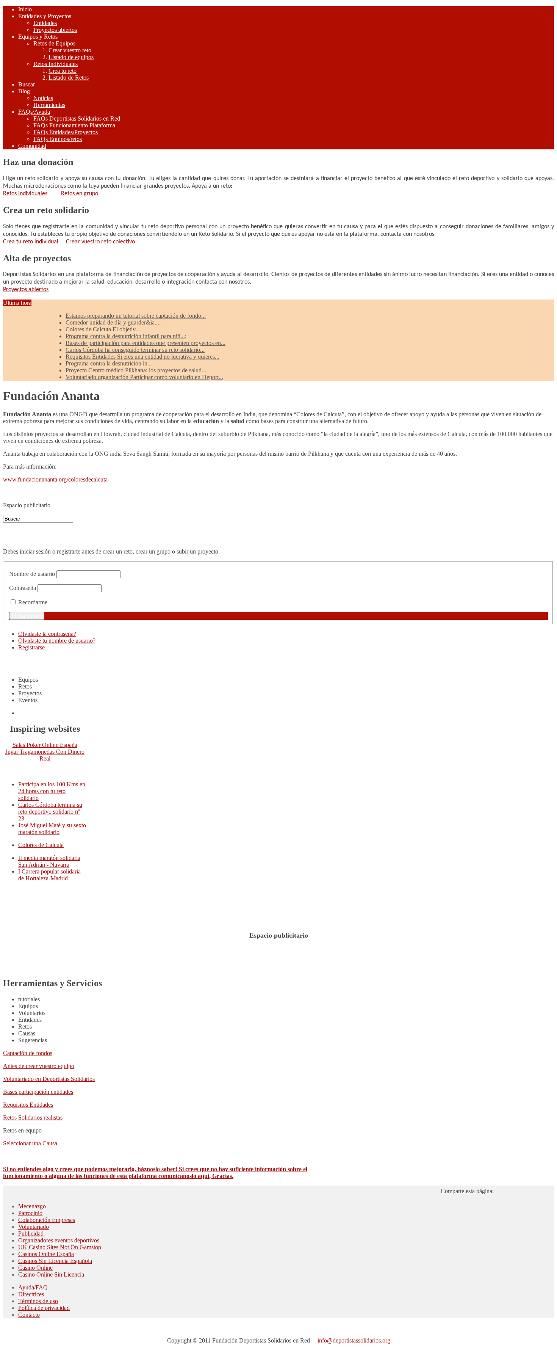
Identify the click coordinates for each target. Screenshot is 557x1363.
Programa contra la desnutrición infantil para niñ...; (126, 336)
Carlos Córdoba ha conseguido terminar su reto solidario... (135, 350)
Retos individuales (25, 194)
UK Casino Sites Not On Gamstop (59, 1247)
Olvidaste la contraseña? (47, 634)
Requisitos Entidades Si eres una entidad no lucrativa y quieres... (142, 356)
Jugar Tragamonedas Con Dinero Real (44, 755)
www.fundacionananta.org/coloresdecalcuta (55, 479)
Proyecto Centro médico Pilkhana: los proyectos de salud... (136, 370)
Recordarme (32, 602)
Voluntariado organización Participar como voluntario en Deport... (144, 377)
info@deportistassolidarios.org (354, 1340)
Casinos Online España (46, 1254)
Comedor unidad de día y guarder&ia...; (113, 322)
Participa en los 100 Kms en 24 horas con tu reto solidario (51, 791)
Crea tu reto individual (30, 242)
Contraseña (22, 588)
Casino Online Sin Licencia (51, 1274)
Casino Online (35, 1267)
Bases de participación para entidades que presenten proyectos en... (145, 343)
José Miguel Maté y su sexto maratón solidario (52, 828)
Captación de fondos (27, 1053)
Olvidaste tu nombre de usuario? (56, 640)
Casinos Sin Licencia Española (55, 1261)
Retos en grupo (79, 194)
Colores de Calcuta (41, 845)
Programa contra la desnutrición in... (109, 363)
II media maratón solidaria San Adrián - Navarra (49, 861)
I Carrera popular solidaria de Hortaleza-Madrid (49, 874)
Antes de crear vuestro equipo (38, 1066)
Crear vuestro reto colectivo (100, 242)
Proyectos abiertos (26, 290)
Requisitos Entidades (28, 1104)
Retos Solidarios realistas (33, 1117)
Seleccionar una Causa (30, 1143)
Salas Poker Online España (45, 745)
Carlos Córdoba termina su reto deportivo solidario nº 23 (50, 811)
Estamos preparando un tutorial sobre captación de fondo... (136, 315)
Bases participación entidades (38, 1092)
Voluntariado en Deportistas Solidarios (49, 1079)
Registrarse (31, 647)
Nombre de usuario (32, 574)
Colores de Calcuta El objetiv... (103, 329)
